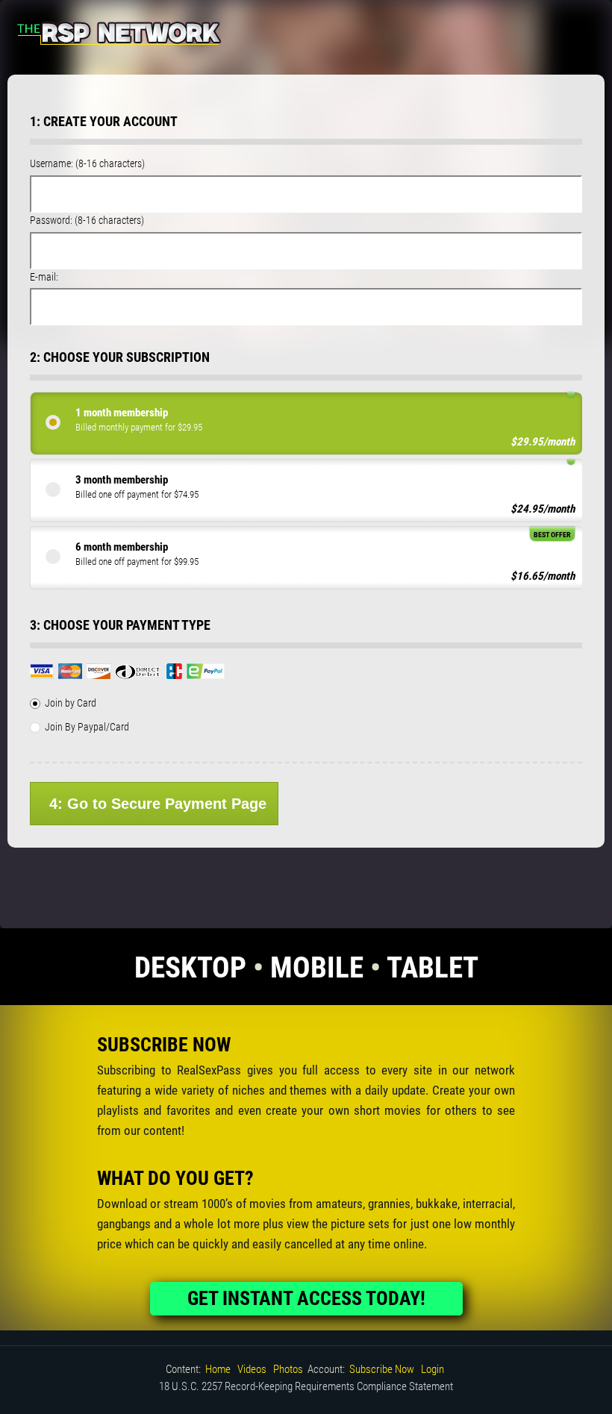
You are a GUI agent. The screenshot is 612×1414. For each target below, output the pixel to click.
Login (432, 1369)
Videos (251, 1369)
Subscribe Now (381, 1369)
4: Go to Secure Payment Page (157, 803)
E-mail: (44, 277)
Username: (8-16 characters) (87, 163)
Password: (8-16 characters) (87, 220)
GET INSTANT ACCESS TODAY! (306, 1298)
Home (218, 1369)
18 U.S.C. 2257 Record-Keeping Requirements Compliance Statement (306, 1386)
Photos (288, 1369)
